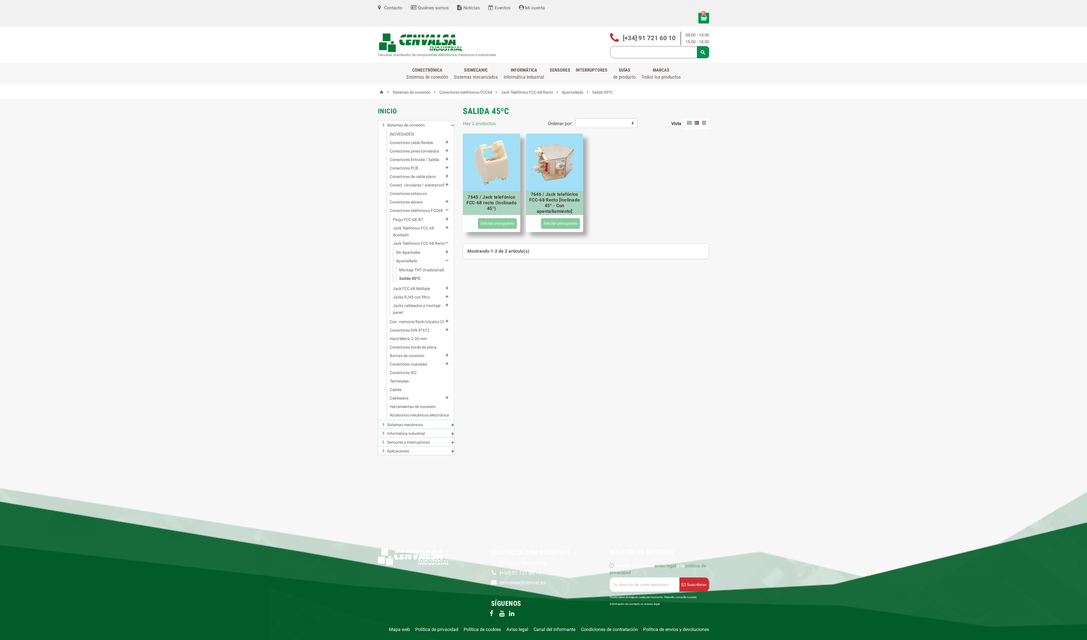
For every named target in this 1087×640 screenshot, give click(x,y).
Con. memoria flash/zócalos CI (417, 321)
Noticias (471, 7)
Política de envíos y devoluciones (676, 629)
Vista (676, 123)
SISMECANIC (476, 73)
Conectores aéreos (406, 202)
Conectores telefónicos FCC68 (416, 210)
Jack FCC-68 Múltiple (411, 288)
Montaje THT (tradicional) (421, 270)
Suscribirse (696, 584)
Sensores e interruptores (408, 442)
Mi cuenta (534, 7)
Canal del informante (554, 629)
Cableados (399, 398)
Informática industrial (406, 433)
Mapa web (399, 629)
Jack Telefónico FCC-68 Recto (419, 243)
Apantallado (407, 261)
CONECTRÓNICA (427, 73)
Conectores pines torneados (414, 151)
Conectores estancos (408, 193)
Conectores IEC (403, 372)
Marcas (661, 73)
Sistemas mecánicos (405, 424)
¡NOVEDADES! (402, 134)
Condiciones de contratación (609, 629)
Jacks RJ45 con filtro (411, 297)
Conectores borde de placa (413, 347)
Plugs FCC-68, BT (408, 219)
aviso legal (665, 565)
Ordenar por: (560, 123)
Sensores (560, 70)
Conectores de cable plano (413, 176)
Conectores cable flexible (411, 142)
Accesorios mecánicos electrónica (419, 415)
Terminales (399, 381)
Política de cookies (482, 629)
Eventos (501, 7)
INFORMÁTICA (524, 73)
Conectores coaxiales (408, 364)
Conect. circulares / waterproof (417, 185)
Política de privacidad (436, 629)
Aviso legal (517, 629)
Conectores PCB (404, 168)
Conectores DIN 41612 (409, 330)
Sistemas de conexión (406, 125)
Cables (396, 389)
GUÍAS (624, 73)
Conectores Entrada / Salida (414, 159)
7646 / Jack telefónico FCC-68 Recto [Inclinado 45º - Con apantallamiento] (554, 203)
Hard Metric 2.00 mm (408, 338)
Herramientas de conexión (413, 406)
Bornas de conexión (407, 355)
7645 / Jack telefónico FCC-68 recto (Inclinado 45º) (492, 202)
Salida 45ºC (409, 278)
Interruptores (591, 70)
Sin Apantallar (408, 252)
